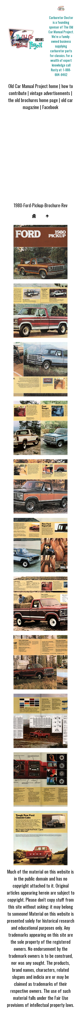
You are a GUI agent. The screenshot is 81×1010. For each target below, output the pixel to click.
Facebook (50, 106)
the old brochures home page (33, 99)
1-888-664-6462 (63, 72)
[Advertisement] (40, 159)
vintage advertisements (50, 92)
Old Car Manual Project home (33, 85)
